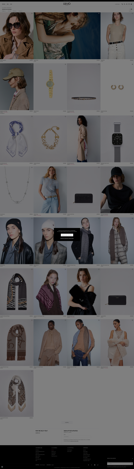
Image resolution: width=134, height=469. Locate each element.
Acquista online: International (67, 235)
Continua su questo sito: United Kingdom (67, 238)
